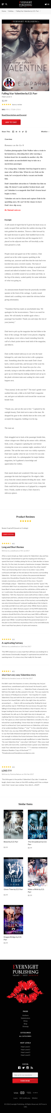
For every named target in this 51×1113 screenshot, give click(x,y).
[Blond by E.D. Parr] (13, 824)
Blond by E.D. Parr (11, 842)
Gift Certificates (24, 1098)
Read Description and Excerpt (14, 115)
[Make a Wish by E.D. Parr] (37, 872)
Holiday (11, 11)
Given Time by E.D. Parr (13, 889)
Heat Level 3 (7, 97)
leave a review (17, 104)
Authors (25, 1015)
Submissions (25, 1018)
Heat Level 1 (25, 1047)
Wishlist (44, 132)
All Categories (25, 1036)
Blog (25, 1024)
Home (4, 11)
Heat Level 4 (25, 1055)
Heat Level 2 (25, 1050)
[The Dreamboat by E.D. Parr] (37, 824)
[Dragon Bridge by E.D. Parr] (13, 919)
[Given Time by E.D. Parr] (13, 872)
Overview (8, 139)
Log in (16, 1098)
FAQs (25, 1021)
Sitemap (26, 1026)
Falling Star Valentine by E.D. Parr (27, 11)
